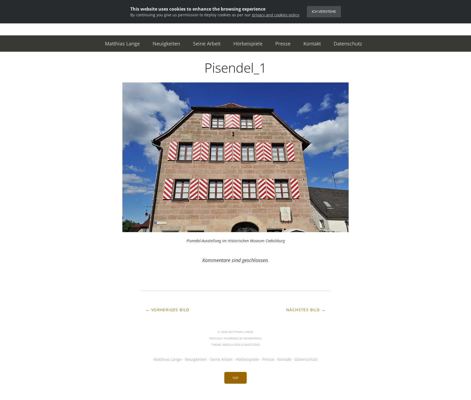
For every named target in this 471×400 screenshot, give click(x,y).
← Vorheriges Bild (167, 309)
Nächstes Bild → (305, 309)
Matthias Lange (122, 43)
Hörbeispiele (247, 43)
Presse (283, 43)
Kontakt (312, 43)
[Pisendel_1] (235, 230)
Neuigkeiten (166, 43)
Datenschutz (348, 43)
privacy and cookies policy (275, 14)
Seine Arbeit (207, 43)
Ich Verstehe (324, 12)
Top (235, 378)
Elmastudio (250, 345)
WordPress (253, 338)
